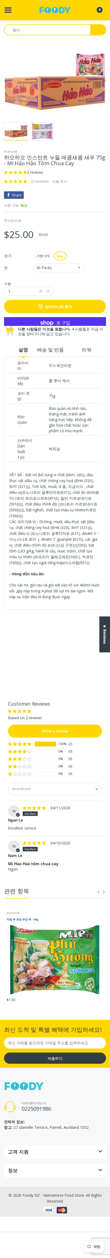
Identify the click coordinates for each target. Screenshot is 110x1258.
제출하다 (55, 1058)
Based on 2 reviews (30, 625)
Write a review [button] (55, 638)
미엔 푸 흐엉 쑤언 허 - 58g (22, 919)
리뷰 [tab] (87, 349)
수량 (7, 283)
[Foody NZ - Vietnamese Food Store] (55, 9)
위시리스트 (12, 220)
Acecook (10, 151)
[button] (15, 172)
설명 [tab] (23, 349)
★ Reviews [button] (104, 634)
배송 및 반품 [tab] (50, 349)
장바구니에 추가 (58, 306)
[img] (35, 807)
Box (60, 256)
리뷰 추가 (59, 181)
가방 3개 (42, 255)
